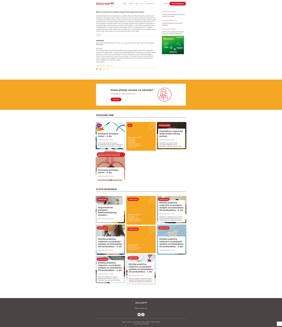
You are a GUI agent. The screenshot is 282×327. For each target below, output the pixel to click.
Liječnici (131, 3)
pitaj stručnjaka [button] (178, 3)
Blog (141, 3)
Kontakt (124, 321)
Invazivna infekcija (164, 125)
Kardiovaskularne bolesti (169, 29)
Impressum (129, 321)
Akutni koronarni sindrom (169, 11)
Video (136, 3)
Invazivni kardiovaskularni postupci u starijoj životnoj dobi (173, 15)
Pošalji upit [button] (116, 99)
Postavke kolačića (155, 321)
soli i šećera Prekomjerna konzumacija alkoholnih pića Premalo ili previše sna (109, 154)
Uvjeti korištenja (137, 321)
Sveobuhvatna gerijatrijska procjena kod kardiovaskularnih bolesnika (173, 33)
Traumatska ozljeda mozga (169, 20)
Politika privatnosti (145, 321)
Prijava (166, 3)
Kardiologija (102, 199)
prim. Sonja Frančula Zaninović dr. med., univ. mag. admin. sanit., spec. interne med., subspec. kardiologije (125, 43)
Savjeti (125, 3)
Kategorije (150, 3)
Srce (99, 125)
